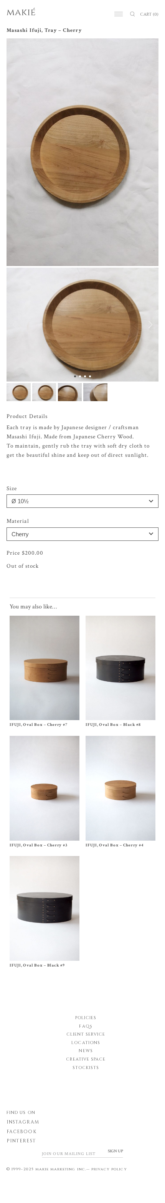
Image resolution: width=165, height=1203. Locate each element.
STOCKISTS (86, 1068)
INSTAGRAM (23, 1122)
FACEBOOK (21, 1132)
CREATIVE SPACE (86, 1059)
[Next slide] (146, 325)
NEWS (85, 1051)
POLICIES (85, 1018)
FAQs (85, 1026)
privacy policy (109, 1169)
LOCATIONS (85, 1043)
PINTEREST (21, 1141)
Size (12, 488)
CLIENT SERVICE (86, 1034)
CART (149, 14)
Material (18, 521)
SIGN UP (115, 1151)
